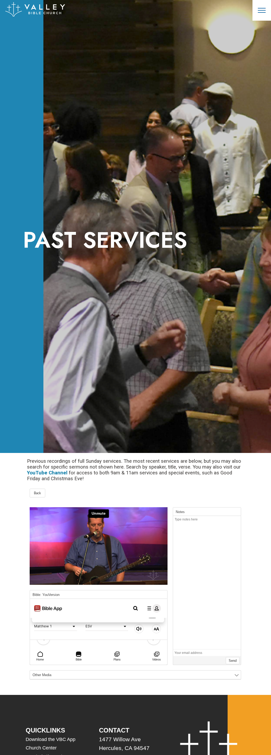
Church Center (41, 747)
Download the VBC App (50, 739)
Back (37, 493)
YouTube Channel (47, 473)
